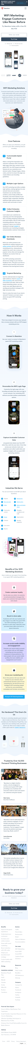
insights (16, 226)
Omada (3, 982)
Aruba (3, 985)
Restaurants (20, 498)
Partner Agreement (21, 1041)
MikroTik (3, 987)
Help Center (18, 970)
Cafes (5, 505)
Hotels (5, 517)
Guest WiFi (18, 951)
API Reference (19, 975)
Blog (16, 968)
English (21, 1043)
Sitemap (17, 978)
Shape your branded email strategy (5, 955)
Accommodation (20, 942)
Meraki (3, 980)
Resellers (17, 973)
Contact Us (18, 985)
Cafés (17, 929)
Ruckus (3, 990)
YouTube (17, 1000)
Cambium (4, 992)
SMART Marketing (20, 727)
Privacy (13, 1041)
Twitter (17, 995)
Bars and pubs (7, 502)
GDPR (8, 1041)
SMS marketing (7, 280)
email (18, 278)
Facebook (18, 990)
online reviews (7, 246)
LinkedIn (17, 997)
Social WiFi (18, 954)
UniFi (2, 977)
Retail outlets (20, 502)
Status (17, 987)
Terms (3, 1041)
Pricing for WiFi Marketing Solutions (14, 696)
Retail (17, 937)
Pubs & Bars (18, 932)
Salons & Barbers (20, 939)
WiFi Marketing (19, 949)
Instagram (18, 992)
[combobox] (22, 1043)
